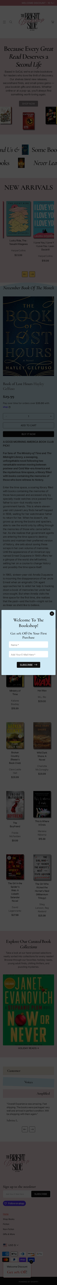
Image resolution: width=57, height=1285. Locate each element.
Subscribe (26, 664)
